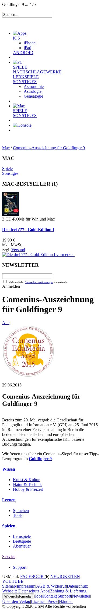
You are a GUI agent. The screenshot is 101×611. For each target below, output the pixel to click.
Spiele (7, 168)
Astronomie (34, 86)
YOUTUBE (12, 581)
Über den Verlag (16, 601)
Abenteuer (22, 546)
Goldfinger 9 (40, 458)
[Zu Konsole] (22, 125)
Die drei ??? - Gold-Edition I (28, 229)
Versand (18, 249)
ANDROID (23, 52)
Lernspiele (22, 536)
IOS (16, 38)
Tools (17, 515)
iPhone (30, 43)
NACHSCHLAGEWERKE (37, 72)
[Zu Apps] (19, 33)
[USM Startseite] (2, 9)
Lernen (9, 500)
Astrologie (32, 91)
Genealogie (33, 96)
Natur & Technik (27, 484)
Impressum (26, 586)
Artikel (25, 136)
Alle (5, 322)
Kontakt (50, 596)
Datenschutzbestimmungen (39, 282)
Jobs (38, 596)
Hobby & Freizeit (28, 489)
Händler (66, 601)
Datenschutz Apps (33, 591)
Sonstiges (10, 173)
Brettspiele (22, 541)
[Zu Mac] (19, 106)
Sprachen (21, 510)
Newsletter (81, 596)
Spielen (8, 526)
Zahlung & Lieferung (68, 591)
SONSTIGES (25, 81)
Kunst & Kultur (26, 479)
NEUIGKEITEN (65, 576)
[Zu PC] (18, 62)
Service (8, 556)
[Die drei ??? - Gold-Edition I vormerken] (38, 254)
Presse (52, 601)
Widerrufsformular (18, 596)
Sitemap (9, 586)
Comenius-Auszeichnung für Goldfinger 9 (49, 147)
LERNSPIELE (26, 76)
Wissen (8, 469)
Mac (6, 147)
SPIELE (20, 67)
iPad (27, 47)
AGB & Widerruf (51, 586)
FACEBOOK (32, 576)
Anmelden (11, 286)
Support (19, 567)
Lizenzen (39, 601)
